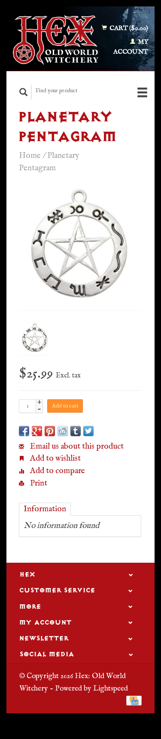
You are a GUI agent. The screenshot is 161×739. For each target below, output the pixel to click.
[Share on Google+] (37, 431)
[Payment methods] (134, 700)
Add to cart (65, 406)
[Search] (23, 92)
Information (45, 509)
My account (130, 47)
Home (30, 156)
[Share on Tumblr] (75, 431)
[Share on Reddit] (63, 431)
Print (37, 483)
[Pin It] (50, 431)
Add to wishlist (54, 458)
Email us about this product (76, 446)
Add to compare (56, 471)
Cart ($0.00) (128, 28)
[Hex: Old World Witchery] (55, 40)
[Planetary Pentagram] (80, 249)
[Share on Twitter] (88, 431)
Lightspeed (110, 688)
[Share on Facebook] (24, 431)
